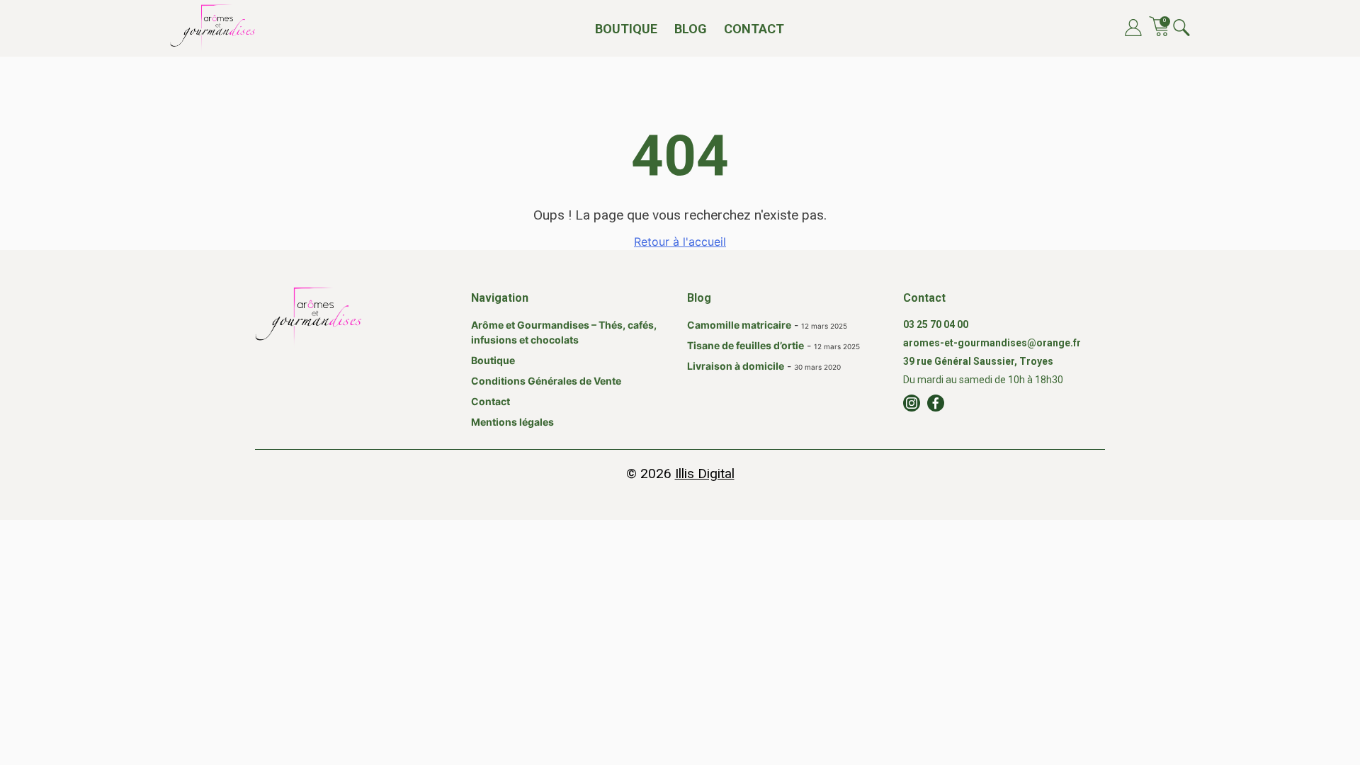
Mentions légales (512, 422)
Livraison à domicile (735, 366)
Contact (754, 28)
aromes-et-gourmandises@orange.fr (992, 342)
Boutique (626, 28)
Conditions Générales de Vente (546, 381)
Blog (690, 28)
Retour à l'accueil (680, 241)
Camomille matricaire (739, 325)
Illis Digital (705, 473)
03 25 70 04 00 (935, 324)
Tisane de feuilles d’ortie (745, 345)
